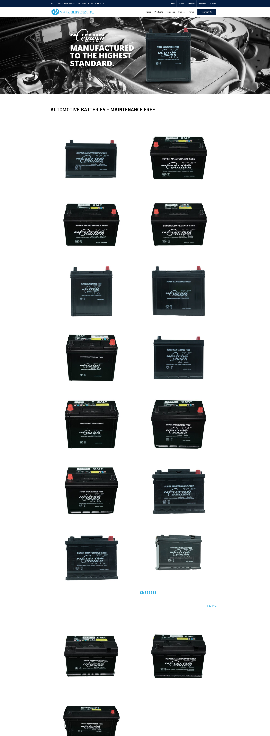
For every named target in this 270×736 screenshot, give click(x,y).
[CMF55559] (91, 535)
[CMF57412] (178, 635)
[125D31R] (178, 203)
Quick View (213, 606)
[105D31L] (91, 137)
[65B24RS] (91, 403)
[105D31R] (178, 137)
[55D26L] (178, 336)
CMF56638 (148, 592)
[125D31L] (91, 203)
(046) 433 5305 (100, 3)
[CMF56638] (178, 552)
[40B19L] (91, 270)
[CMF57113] (91, 635)
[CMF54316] (178, 469)
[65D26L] (178, 403)
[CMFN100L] (91, 701)
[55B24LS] (91, 336)
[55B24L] (178, 270)
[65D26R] (91, 469)
